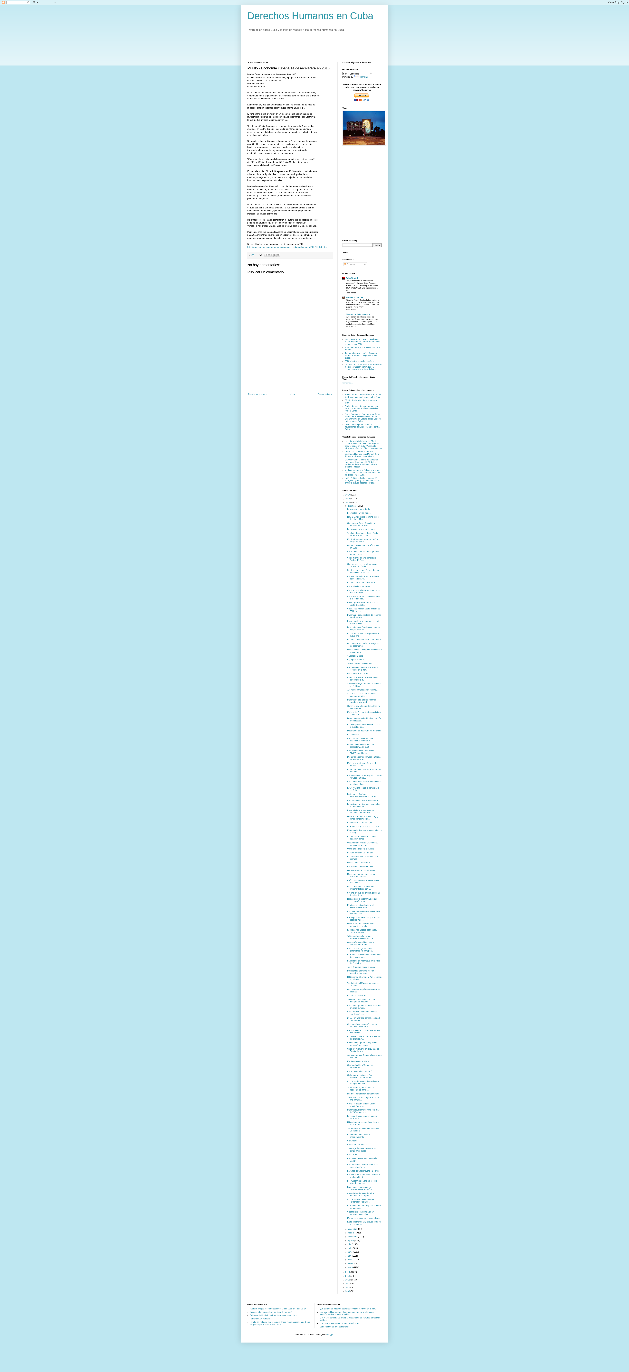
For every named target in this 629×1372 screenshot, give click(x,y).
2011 (347, 1283)
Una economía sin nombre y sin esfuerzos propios (361, 875)
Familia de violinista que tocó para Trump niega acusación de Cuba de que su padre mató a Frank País (280, 1323)
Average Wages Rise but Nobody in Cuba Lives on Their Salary (278, 1309)
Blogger (330, 1335)
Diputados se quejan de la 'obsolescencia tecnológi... (360, 1188)
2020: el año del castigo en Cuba (359, 361)
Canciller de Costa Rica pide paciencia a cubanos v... (360, 739)
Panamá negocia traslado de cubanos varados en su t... (364, 616)
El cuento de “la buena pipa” (359, 822)
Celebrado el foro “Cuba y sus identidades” (360, 1066)
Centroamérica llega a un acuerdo (362, 800)
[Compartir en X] (272, 255)
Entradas (350, 264)
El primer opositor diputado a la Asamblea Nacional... (361, 906)
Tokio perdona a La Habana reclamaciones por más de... (361, 937)
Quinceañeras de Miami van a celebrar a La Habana (360, 943)
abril (350, 1256)
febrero (351, 1263)
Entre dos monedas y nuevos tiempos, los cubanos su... (364, 1223)
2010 (347, 1287)
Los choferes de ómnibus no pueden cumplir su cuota (363, 628)
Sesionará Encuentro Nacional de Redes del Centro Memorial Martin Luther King (363, 395)
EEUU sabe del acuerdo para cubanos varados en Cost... (364, 776)
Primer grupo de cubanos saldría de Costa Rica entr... (363, 603)
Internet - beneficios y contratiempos (363, 1094)
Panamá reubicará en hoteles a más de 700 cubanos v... (363, 1111)
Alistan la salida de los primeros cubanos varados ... (361, 694)
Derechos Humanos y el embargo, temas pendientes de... (362, 817)
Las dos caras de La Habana (360, 853)
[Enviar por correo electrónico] (265, 255)
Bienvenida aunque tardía (358, 509)
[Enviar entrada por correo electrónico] (260, 255)
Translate (364, 77)
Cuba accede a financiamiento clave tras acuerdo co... (363, 591)
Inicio (292, 394)
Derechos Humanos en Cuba (310, 15)
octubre (351, 1233)
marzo (351, 1260)
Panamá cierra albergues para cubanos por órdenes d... (360, 811)
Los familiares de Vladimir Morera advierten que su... (362, 1182)
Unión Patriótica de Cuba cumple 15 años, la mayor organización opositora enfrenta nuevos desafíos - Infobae (362, 480)
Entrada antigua (324, 394)
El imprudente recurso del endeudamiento (358, 1136)
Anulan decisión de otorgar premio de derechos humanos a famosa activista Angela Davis (361, 408)
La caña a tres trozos (356, 995)
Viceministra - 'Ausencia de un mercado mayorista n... (360, 1213)
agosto (351, 1240)
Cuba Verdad (352, 278)
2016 (347, 499)
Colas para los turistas (357, 1145)
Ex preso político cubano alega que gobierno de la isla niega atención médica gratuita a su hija (347, 1313)
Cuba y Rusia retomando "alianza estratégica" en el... (362, 1013)
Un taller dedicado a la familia (360, 849)
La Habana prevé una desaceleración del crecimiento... (364, 955)
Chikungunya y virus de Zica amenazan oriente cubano (360, 1076)
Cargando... (347, 383)
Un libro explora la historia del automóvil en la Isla (360, 925)
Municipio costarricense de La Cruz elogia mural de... (363, 540)
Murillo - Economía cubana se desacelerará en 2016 (360, 746)
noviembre (353, 1229)
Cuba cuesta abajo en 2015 (359, 1071)
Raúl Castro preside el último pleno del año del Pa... (363, 518)
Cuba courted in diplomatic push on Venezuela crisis (273, 1315)
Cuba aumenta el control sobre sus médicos (339, 1323)
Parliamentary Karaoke (260, 1319)
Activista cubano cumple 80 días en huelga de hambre (363, 1082)
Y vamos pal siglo (355, 656)
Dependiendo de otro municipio (361, 870)
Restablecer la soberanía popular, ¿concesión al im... (362, 900)
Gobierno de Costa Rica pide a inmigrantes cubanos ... (361, 524)
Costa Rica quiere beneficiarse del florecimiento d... (362, 678)
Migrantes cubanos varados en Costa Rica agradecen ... (364, 758)
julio (350, 1244)
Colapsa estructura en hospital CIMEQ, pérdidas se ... (360, 752)
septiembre (353, 1237)
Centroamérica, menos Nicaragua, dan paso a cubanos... (362, 1025)
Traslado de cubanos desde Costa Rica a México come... (362, 534)
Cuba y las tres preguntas (358, 586)
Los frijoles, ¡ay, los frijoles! (359, 513)
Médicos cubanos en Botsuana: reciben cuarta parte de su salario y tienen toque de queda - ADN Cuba (363, 472)
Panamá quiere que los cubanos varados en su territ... (361, 701)
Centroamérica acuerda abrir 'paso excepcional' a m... (362, 1166)
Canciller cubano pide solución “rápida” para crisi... (361, 1105)
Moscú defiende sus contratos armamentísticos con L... (360, 888)
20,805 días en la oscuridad (359, 664)
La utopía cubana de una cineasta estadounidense (362, 837)
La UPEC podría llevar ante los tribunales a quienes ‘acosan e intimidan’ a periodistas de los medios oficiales (363, 366)
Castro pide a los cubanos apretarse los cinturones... (363, 553)
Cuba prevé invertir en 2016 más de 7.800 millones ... (363, 1050)
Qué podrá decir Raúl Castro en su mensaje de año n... (362, 844)
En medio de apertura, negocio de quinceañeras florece (362, 1044)
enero (350, 1267)
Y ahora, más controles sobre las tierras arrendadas (361, 1149)
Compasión (352, 1141)
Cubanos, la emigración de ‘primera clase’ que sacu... (363, 577)
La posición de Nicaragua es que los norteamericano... (363, 805)
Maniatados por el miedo (358, 1061)
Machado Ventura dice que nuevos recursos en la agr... (362, 668)
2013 (347, 1276)
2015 (347, 502)
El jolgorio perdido (355, 660)
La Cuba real (353, 734)
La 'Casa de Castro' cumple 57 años (363, 1171)
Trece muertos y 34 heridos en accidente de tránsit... (360, 1088)
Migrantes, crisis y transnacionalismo (363, 1218)
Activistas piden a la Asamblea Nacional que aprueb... (360, 1200)
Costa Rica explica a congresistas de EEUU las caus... (363, 610)
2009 (347, 1291)
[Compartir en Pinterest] (278, 255)
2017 (347, 495)
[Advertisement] (307, 48)
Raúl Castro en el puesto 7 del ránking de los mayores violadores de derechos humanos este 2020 (362, 341)
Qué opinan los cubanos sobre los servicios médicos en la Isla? (348, 1309)
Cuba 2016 (352, 1155)
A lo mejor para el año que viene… (362, 690)
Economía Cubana (354, 297)
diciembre (352, 506)
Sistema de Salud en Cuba (358, 314)
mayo (350, 1252)
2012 (347, 1280)
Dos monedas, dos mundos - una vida (364, 731)
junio (350, 1248)
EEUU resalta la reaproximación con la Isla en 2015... (363, 1176)
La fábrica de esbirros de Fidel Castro (364, 640)
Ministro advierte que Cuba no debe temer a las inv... (363, 764)
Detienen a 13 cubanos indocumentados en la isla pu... (362, 795)
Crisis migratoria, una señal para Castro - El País (361, 559)
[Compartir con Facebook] (275, 255)
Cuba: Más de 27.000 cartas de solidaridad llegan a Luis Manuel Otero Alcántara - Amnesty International (362, 453)
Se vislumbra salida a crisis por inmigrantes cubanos (361, 1000)
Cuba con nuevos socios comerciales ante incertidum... (364, 783)
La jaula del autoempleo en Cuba (362, 582)
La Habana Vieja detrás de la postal (363, 826)
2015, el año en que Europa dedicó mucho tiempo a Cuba (363, 571)
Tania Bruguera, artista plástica (361, 967)
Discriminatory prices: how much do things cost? (271, 1312)
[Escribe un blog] (268, 255)
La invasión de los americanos (360, 529)
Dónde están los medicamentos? (334, 1327)
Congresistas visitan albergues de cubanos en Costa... (362, 565)
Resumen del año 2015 (357, 673)
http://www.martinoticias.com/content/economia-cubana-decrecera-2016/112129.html (287, 247)
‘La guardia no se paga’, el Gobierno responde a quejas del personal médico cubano (362, 355)
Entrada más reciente (257, 394)
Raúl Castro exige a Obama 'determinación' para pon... (360, 949)
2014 (347, 1272)
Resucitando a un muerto (358, 863)
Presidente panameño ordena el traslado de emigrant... (361, 972)
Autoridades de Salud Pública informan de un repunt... (360, 1194)
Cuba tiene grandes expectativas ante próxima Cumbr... (364, 1007)
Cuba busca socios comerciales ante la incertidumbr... (363, 597)
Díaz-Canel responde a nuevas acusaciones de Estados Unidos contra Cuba (362, 426)
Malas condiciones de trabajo (360, 866)
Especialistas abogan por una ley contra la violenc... (362, 931)
